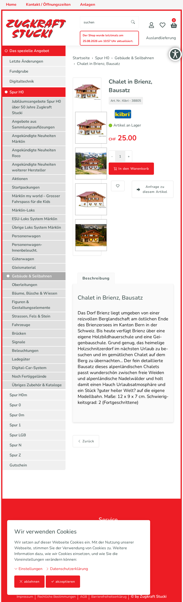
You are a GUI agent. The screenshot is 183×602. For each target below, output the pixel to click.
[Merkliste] (162, 25)
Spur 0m (17, 415)
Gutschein (18, 465)
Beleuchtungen (25, 350)
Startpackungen (26, 187)
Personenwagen (26, 236)
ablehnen (32, 581)
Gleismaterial (24, 267)
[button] (174, 25)
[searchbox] (104, 22)
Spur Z (15, 455)
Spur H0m (18, 395)
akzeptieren (65, 581)
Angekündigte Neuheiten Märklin (34, 138)
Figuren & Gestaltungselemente (31, 304)
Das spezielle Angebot (29, 50)
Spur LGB (18, 435)
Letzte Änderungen (26, 61)
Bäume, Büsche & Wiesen (34, 293)
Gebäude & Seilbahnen (32, 276)
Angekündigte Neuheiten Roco (34, 153)
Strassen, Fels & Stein (31, 316)
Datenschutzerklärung (68, 568)
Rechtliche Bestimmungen (56, 596)
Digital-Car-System (29, 367)
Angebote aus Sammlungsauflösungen (33, 124)
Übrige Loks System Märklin (36, 227)
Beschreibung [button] (96, 278)
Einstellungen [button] (30, 568)
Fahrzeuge (21, 324)
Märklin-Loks (23, 210)
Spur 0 (15, 405)
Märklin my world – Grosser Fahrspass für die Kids (36, 198)
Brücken (19, 333)
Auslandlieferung (161, 38)
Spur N (15, 445)
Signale (18, 342)
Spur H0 (17, 92)
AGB (83, 596)
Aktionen (20, 178)
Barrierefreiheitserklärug (109, 596)
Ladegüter (21, 359)
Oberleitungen (24, 284)
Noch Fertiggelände (29, 376)
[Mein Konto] (151, 25)
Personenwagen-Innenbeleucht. (27, 247)
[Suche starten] (133, 22)
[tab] (94, 277)
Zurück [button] (88, 441)
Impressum (25, 596)
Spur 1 (15, 425)
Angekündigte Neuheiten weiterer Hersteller (34, 167)
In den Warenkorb (133, 168)
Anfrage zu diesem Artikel (155, 189)
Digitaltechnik (22, 81)
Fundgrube (19, 71)
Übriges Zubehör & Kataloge (37, 385)
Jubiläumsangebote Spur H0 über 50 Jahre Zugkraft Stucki (36, 107)
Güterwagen (23, 259)
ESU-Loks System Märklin (34, 219)
